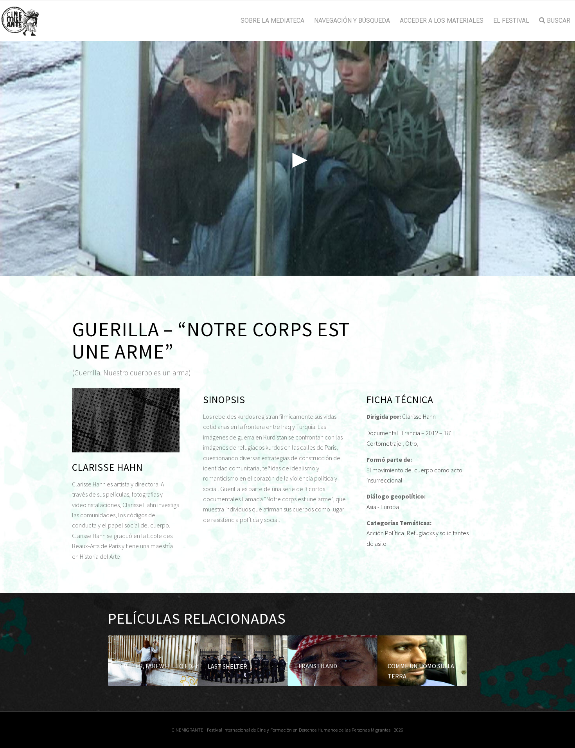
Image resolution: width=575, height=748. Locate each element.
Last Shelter (227, 666)
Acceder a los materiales (441, 20)
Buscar (557, 20)
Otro (411, 443)
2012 (432, 433)
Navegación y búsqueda (352, 20)
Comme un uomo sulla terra (421, 671)
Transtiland (317, 666)
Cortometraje (384, 443)
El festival (511, 20)
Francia (411, 433)
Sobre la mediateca (272, 20)
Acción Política (385, 533)
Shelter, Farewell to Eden (159, 666)
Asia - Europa (383, 507)
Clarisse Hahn (419, 416)
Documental (382, 433)
